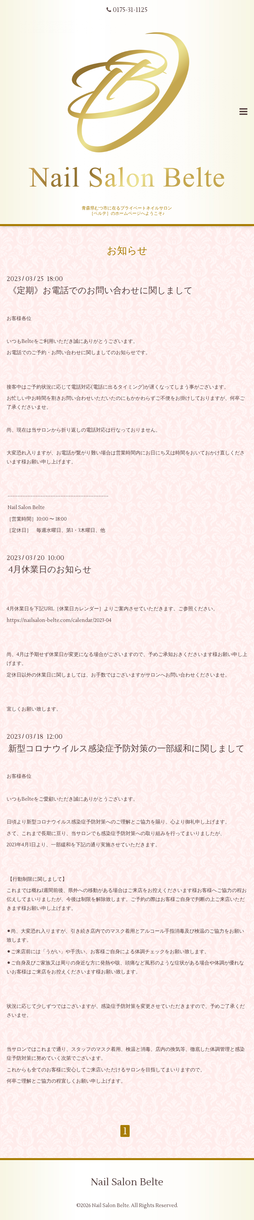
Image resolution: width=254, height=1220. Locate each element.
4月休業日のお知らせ (50, 569)
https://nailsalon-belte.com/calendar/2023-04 (59, 620)
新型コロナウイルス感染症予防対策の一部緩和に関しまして (126, 748)
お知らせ (127, 250)
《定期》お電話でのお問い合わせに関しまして (100, 290)
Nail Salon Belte (127, 1182)
